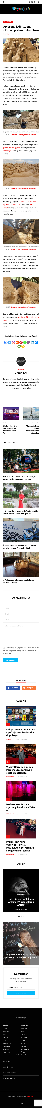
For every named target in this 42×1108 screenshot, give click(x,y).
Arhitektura (25, 1026)
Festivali (6, 1031)
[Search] (38, 2)
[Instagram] (13, 342)
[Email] (19, 346)
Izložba (5, 1037)
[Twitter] (9, 342)
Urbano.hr (6, 34)
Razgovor (24, 1046)
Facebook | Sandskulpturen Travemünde (23, 135)
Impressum (7, 1061)
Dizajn (5, 1028)
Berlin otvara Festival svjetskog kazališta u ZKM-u (20, 807)
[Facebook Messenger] (36, 342)
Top (21, 1103)
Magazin (21, 950)
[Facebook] (6, 342)
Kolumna (24, 1037)
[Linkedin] (32, 342)
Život (23, 1052)
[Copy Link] (23, 346)
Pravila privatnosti (9, 1073)
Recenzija (6, 1049)
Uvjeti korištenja (8, 1067)
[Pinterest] (21, 342)
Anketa (5, 1026)
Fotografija (21, 895)
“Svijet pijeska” (8, 151)
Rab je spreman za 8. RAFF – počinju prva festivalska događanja (20, 732)
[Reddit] (17, 342)
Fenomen (24, 1028)
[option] (21, 890)
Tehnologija (25, 1049)
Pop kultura (8, 22)
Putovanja (6, 1046)
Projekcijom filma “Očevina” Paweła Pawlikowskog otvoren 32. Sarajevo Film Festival (20, 846)
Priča (23, 1043)
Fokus (23, 1031)
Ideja (4, 1034)
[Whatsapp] (25, 342)
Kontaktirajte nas (9, 1078)
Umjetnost (6, 1052)
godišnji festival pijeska (11, 148)
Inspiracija (24, 1034)
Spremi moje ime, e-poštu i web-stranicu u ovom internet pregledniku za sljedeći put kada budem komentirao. (21, 650)
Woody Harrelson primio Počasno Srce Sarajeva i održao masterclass (19, 769)
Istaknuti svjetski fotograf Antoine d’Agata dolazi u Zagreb (21, 902)
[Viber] (28, 342)
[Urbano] (21, 9)
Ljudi (4, 1040)
